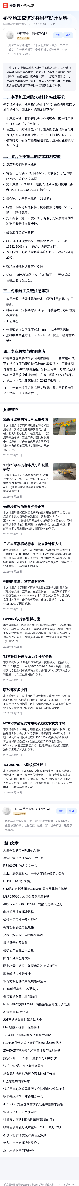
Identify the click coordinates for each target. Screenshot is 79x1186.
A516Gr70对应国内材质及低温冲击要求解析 (33, 1104)
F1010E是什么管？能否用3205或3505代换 (32, 1042)
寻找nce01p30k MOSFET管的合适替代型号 (33, 904)
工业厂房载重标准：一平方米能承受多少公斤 (34, 873)
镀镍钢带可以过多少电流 (20, 1112)
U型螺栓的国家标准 (16, 1081)
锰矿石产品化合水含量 (18, 950)
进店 (68, 35)
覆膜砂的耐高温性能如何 (20, 996)
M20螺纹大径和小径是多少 (21, 1027)
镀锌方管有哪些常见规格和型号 (24, 981)
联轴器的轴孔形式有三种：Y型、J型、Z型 (32, 1127)
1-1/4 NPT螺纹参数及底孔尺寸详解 (27, 1035)
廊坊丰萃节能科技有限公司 (33, 34)
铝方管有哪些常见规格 (18, 927)
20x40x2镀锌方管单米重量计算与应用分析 (32, 1050)
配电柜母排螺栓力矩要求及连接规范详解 (30, 965)
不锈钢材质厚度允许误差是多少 (24, 1135)
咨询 (57, 35)
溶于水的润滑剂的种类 (18, 1150)
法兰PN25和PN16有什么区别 (23, 1065)
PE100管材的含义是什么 (20, 865)
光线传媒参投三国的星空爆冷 (23, 935)
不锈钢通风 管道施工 (17, 1012)
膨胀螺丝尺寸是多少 (17, 973)
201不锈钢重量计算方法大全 (22, 1019)
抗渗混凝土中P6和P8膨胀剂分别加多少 (30, 1058)
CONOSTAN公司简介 (18, 881)
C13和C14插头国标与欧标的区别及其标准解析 (35, 888)
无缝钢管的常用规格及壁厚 (21, 850)
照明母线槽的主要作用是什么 (23, 1096)
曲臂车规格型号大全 (17, 958)
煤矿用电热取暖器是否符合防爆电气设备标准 (34, 1089)
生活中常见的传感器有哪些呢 (23, 858)
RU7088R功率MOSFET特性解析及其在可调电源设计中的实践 (38, 1006)
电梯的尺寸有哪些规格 (18, 912)
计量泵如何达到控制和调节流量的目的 (29, 1119)
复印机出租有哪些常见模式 (21, 1142)
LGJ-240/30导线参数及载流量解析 (26, 896)
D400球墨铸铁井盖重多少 (20, 989)
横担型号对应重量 (15, 942)
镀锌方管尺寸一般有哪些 (20, 919)
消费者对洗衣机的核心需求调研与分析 (29, 1073)
